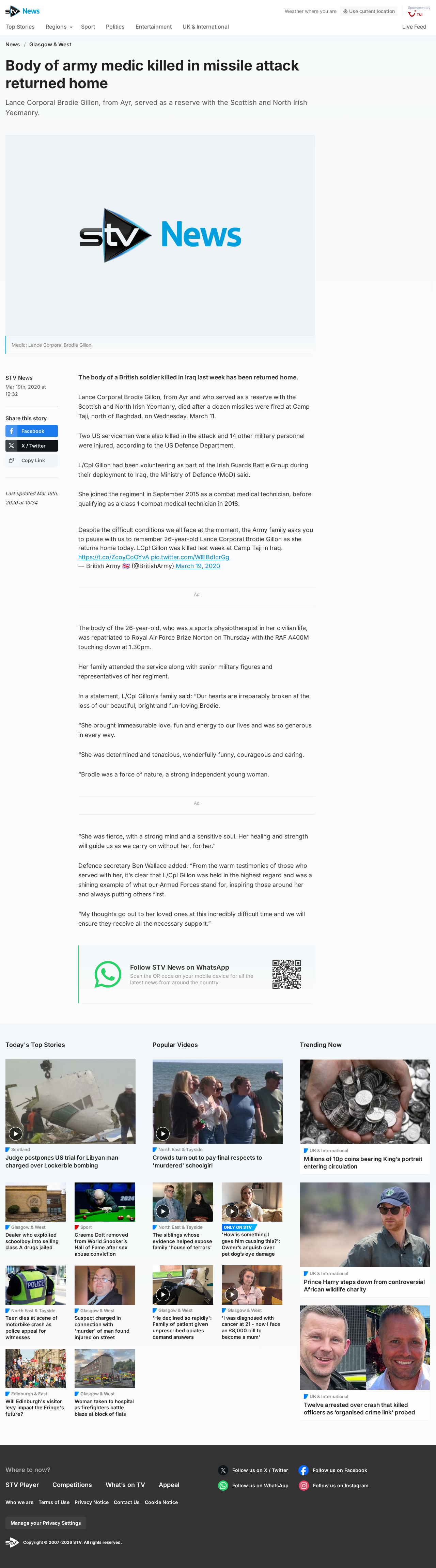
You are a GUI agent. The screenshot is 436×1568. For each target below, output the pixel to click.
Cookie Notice (161, 1502)
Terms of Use (53, 1502)
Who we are (19, 1502)
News (12, 44)
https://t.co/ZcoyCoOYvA (113, 557)
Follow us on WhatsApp (260, 1485)
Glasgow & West (50, 44)
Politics (115, 26)
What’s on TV (125, 1484)
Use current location (372, 11)
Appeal (169, 1484)
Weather (294, 11)
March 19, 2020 (198, 565)
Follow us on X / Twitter (260, 1470)
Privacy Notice (92, 1502)
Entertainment (154, 26)
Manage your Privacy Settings (46, 1523)
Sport (88, 26)
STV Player (22, 1484)
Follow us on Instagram (341, 1485)
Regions (56, 26)
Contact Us (127, 1502)
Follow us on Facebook (340, 1470)
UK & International (206, 26)
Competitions (72, 1484)
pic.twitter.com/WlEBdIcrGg (190, 557)
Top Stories (20, 26)
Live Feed (414, 26)
